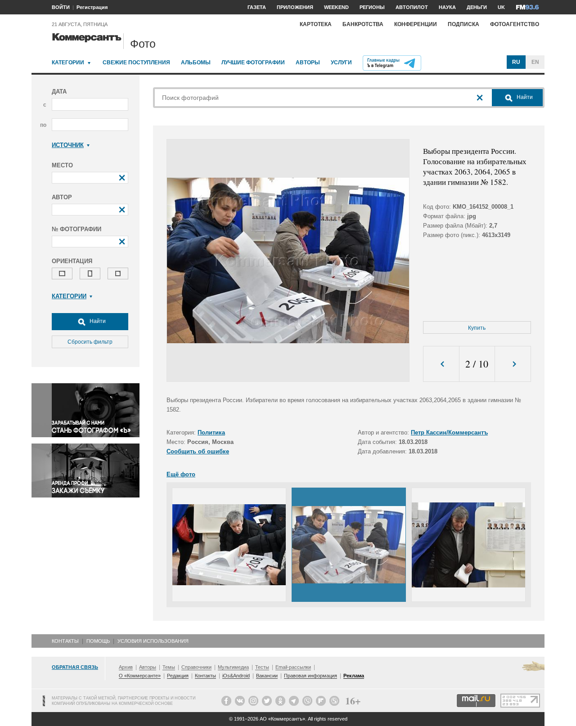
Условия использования (153, 641)
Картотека (316, 24)
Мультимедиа (233, 667)
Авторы (308, 62)
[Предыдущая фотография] (441, 364)
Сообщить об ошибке (197, 451)
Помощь (98, 641)
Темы (168, 667)
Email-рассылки (293, 667)
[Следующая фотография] (513, 364)
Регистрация (92, 7)
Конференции (415, 24)
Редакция (178, 675)
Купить (477, 328)
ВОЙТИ (61, 7)
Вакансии (267, 675)
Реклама (353, 675)
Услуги (341, 62)
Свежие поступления (136, 62)
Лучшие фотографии (253, 62)
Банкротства (362, 24)
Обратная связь (75, 667)
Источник (68, 145)
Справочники (196, 667)
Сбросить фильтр (90, 342)
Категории (68, 62)
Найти (97, 321)
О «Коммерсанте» (140, 675)
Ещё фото (180, 474)
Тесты (262, 667)
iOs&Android (236, 675)
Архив (126, 667)
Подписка (463, 24)
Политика (211, 432)
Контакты (65, 641)
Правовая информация (310, 675)
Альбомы (196, 62)
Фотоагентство (514, 24)
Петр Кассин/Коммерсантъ (449, 432)
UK (501, 7)
